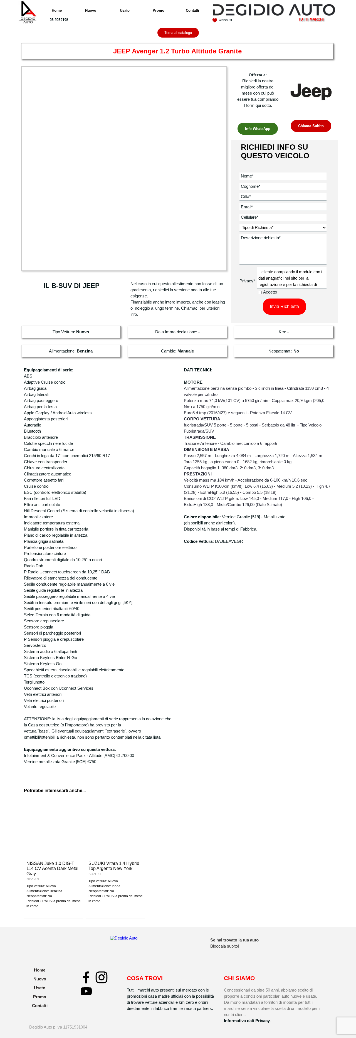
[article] (53, 858)
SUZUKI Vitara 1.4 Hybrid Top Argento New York (113, 866)
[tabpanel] (62, 20)
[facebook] (86, 977)
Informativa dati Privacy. (247, 1021)
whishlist (225, 20)
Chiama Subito (311, 126)
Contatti (192, 10)
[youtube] (86, 991)
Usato (125, 10)
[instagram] (101, 977)
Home (57, 10)
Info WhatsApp (257, 129)
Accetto (270, 292)
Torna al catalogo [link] (178, 33)
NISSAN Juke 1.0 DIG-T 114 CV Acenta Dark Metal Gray (52, 868)
